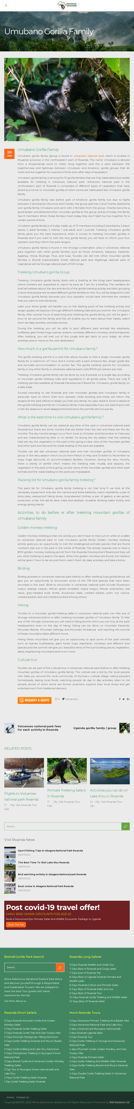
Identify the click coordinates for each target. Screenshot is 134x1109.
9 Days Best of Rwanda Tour (85, 993)
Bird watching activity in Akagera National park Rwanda (52, 874)
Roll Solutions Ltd (119, 1102)
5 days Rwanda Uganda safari (86, 1032)
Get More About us (15, 1001)
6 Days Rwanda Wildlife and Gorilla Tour (91, 964)
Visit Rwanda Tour (26, 805)
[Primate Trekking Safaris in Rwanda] (67, 771)
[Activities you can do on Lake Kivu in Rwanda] (110, 771)
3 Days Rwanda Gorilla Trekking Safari (25, 1028)
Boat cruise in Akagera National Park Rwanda (46, 886)
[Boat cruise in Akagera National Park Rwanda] (10, 888)
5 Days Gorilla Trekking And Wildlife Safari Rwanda (97, 1061)
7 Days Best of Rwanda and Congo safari (92, 968)
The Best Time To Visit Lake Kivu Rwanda (43, 862)
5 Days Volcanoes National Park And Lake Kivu (95, 1024)
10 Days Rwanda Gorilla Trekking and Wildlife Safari (98, 997)
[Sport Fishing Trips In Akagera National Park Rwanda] (10, 852)
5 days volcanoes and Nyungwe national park (95, 1028)
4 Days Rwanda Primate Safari (86, 1057)
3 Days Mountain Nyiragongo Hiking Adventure (31, 1037)
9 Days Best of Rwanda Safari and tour (91, 989)
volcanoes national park (89, 155)
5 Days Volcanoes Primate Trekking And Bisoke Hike (99, 1020)
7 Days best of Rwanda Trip (85, 972)
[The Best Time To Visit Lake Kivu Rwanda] (10, 864)
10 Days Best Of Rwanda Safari (87, 1001)
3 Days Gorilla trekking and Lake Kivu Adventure (31, 1049)
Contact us (22, 1097)
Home (10, 1097)
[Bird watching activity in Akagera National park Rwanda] (10, 876)
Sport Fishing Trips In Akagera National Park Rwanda (50, 850)
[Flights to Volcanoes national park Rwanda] (24, 773)
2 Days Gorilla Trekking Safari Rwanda (25, 1077)
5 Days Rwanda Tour (80, 1037)
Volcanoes (71, 699)
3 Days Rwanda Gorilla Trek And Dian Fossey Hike (32, 1032)
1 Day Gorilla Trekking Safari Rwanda (24, 1081)
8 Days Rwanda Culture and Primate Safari (93, 985)
